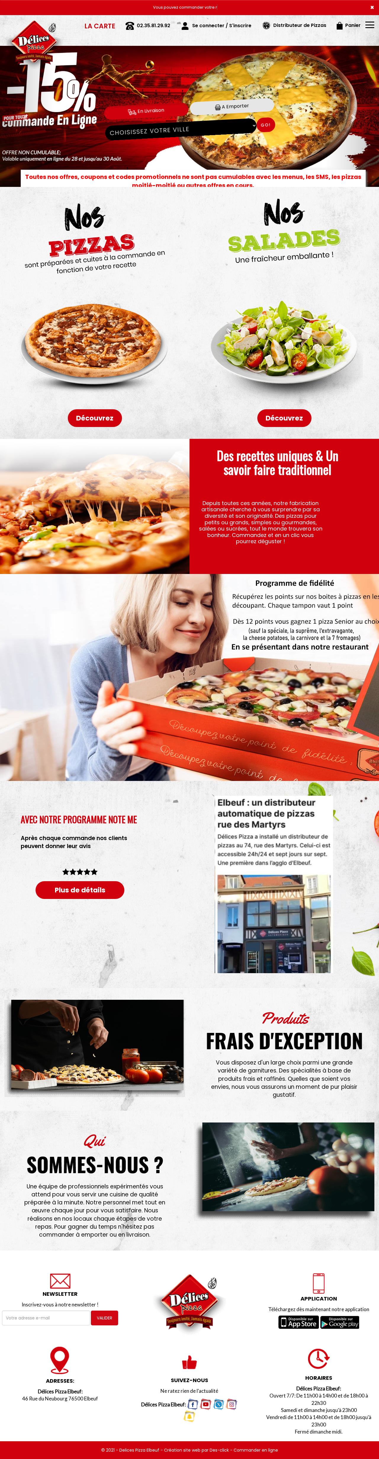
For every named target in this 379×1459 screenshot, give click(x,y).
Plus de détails (80, 890)
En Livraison (150, 111)
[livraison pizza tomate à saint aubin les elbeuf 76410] (94, 1048)
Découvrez (94, 418)
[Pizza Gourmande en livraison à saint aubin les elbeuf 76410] (95, 506)
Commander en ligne (256, 1450)
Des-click (219, 1450)
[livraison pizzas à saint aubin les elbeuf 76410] (34, 23)
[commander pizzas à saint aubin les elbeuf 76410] (284, 1171)
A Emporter (234, 106)
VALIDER (104, 1318)
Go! (266, 125)
